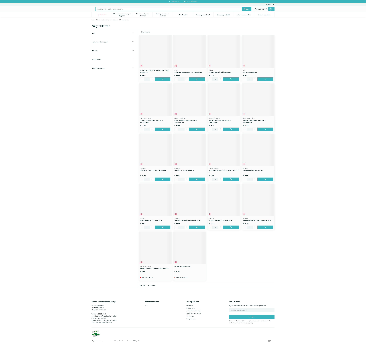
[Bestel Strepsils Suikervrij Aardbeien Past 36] (197, 227)
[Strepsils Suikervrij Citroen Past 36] (224, 200)
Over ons (189, 305)
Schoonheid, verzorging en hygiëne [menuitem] (122, 15)
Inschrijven (251, 317)
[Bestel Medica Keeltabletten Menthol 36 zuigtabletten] (265, 129)
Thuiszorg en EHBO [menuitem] (225, 15)
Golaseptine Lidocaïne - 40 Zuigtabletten (188, 72)
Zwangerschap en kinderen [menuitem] (164, 15)
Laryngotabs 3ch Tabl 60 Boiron (220, 72)
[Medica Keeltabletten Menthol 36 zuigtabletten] (258, 100)
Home (93, 20)
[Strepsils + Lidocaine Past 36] (258, 150)
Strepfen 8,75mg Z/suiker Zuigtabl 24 (153, 170)
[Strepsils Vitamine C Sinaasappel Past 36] (258, 200)
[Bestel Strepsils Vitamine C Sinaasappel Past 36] (265, 227)
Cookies (129, 341)
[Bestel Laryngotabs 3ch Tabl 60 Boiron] (231, 79)
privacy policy (249, 323)
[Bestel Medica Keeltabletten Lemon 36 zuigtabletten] (231, 129)
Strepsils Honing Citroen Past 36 (151, 220)
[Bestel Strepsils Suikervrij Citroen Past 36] (231, 227)
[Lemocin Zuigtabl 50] (258, 51)
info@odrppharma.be (108, 316)
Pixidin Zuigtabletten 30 (182, 266)
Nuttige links (190, 308)
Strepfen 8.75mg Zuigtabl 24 (184, 170)
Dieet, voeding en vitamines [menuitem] (144, 15)
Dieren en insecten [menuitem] (246, 15)
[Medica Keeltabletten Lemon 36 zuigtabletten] (224, 100)
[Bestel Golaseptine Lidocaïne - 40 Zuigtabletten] (197, 79)
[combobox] (168, 9)
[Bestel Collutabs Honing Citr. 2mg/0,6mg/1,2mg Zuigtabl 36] (162, 79)
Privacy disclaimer (119, 341)
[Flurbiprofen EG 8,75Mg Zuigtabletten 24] (155, 248)
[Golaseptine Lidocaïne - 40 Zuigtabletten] (189, 51)
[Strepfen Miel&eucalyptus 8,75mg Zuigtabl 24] (224, 150)
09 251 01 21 (102, 314)
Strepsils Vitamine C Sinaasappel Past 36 (257, 220)
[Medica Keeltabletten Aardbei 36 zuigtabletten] (155, 100)
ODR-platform (137, 341)
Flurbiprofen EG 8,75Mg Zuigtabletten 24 (154, 268)
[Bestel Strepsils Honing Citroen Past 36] (162, 227)
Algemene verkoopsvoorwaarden (102, 341)
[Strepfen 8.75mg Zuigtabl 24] (189, 150)
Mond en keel (114, 20)
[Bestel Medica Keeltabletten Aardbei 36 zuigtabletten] (162, 129)
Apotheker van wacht (193, 313)
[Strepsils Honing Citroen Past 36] (155, 200)
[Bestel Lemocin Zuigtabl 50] (265, 79)
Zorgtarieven (190, 319)
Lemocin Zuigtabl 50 (250, 72)
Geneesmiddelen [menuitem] (266, 15)
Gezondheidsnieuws (193, 311)
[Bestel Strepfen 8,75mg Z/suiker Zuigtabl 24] (162, 179)
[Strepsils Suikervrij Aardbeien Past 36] (189, 200)
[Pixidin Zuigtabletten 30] (189, 248)
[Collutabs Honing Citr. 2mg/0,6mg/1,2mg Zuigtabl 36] (155, 51)
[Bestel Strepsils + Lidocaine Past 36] (265, 179)
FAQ (146, 305)
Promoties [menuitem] (103, 15)
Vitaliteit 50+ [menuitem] (186, 15)
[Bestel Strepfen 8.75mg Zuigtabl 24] (197, 179)
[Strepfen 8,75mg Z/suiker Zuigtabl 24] (155, 150)
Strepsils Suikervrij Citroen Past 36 (220, 220)
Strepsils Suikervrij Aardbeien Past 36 (187, 220)
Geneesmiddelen (102, 20)
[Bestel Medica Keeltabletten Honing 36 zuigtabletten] (197, 129)
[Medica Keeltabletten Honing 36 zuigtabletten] (189, 100)
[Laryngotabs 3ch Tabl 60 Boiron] (224, 51)
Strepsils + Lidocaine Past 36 (252, 170)
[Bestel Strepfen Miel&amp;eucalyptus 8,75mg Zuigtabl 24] (231, 179)
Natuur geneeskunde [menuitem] (204, 15)
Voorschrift (190, 316)
